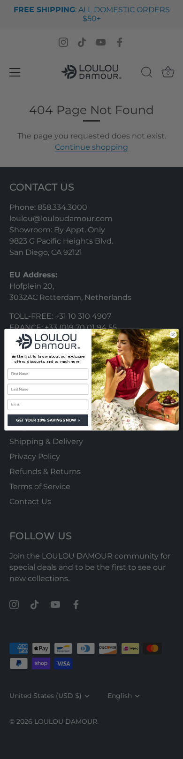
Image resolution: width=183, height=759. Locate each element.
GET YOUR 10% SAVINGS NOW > (48, 419)
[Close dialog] (173, 334)
